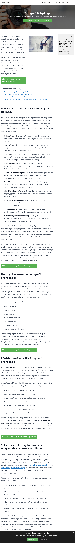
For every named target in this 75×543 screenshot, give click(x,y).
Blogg (68, 2)
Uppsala (45, 465)
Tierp (31, 465)
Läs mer (53, 536)
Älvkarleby (37, 465)
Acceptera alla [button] (32, 539)
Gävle (50, 465)
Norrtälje (21, 468)
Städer (50, 2)
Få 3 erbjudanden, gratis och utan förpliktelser (37, 20)
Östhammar (5, 468)
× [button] (73, 532)
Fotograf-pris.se (9, 2)
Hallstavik (14, 468)
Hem (44, 2)
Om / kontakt (59, 2)
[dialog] (37, 537)
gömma (22, 89)
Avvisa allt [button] (44, 539)
